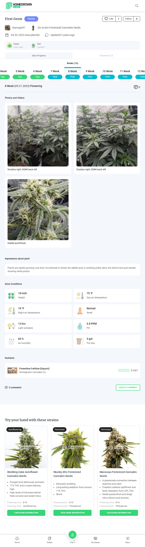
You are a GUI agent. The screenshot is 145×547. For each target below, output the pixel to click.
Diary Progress (39, 55)
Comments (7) (106, 55)
